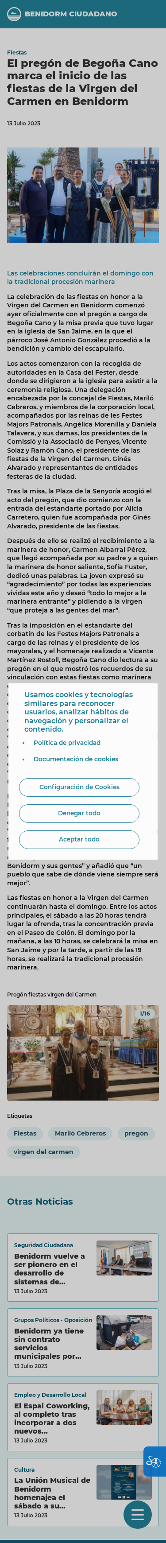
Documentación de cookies (76, 759)
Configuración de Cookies (79, 787)
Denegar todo (79, 813)
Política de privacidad (67, 742)
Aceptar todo (79, 839)
